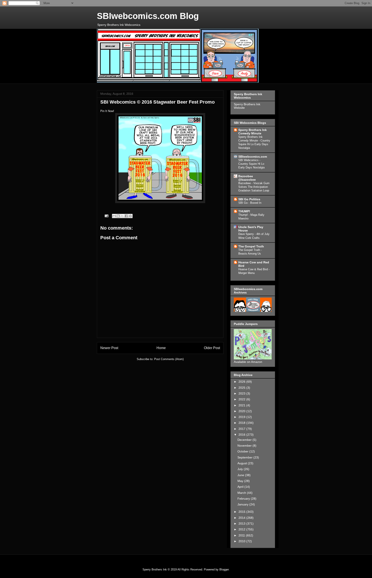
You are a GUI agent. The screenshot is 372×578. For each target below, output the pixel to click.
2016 (242, 434)
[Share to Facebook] (126, 216)
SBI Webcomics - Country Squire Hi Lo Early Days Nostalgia (251, 163)
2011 (242, 535)
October (243, 451)
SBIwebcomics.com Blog (148, 16)
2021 (242, 405)
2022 (242, 399)
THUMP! (244, 211)
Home (161, 348)
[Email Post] (106, 215)
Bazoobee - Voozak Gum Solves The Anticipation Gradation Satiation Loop (254, 187)
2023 (242, 393)
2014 (242, 517)
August (242, 463)
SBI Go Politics (249, 199)
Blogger (224, 569)
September (245, 457)
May (240, 481)
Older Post (212, 348)
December (245, 439)
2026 (242, 381)
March (242, 492)
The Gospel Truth (251, 246)
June (241, 475)
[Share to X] (122, 216)
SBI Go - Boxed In (249, 202)
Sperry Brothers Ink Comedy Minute (252, 131)
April (240, 486)
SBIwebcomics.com (252, 156)
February (244, 498)
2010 (242, 541)
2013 (242, 523)
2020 (242, 411)
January (243, 504)
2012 (242, 529)
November (245, 445)
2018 (242, 422)
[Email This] (114, 216)
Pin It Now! (107, 111)
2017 (242, 428)
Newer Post (109, 348)
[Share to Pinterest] (130, 216)
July (240, 469)
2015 (242, 511)
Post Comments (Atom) (169, 359)
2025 (242, 387)
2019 (242, 417)
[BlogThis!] (118, 216)
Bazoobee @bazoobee (247, 177)
